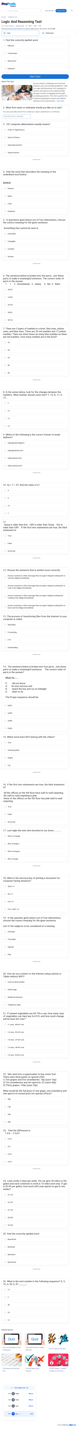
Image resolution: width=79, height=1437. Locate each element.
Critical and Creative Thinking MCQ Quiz (35, 1349)
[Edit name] (20, 1414)
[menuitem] (49, 11)
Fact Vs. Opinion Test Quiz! (57, 1348)
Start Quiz (35, 76)
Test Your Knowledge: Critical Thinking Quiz (11, 1349)
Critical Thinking (9, 26)
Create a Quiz (61, 10)
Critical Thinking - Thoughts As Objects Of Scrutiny (57, 1370)
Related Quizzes (7, 1330)
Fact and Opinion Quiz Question (32, 1370)
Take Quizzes (49, 10)
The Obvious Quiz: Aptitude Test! (10, 1370)
